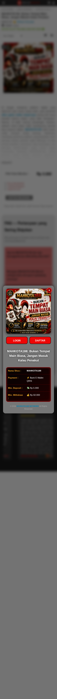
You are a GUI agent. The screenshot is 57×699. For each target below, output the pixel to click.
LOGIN (17, 340)
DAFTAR (40, 340)
